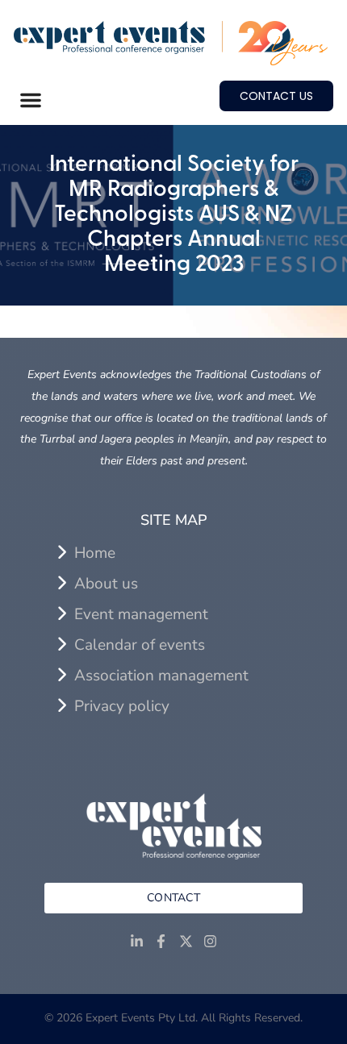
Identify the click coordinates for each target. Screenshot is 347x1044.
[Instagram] (211, 942)
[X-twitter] (186, 942)
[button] (31, 100)
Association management (161, 675)
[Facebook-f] (161, 942)
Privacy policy (121, 706)
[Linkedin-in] (136, 942)
